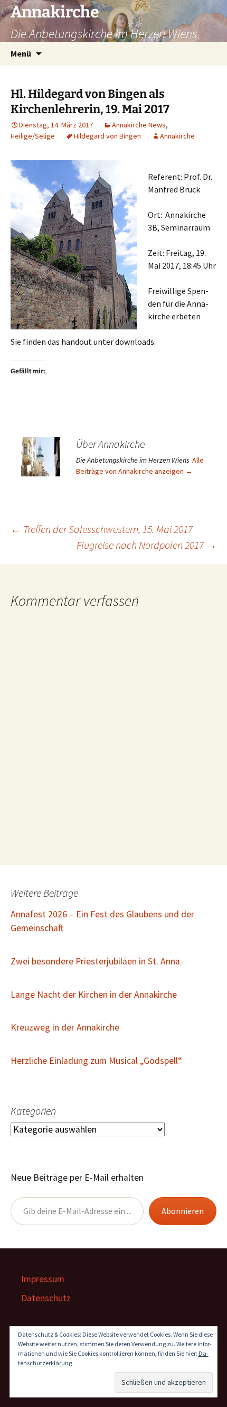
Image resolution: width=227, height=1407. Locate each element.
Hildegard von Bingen (107, 136)
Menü (21, 53)
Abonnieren (183, 1211)
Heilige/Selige (33, 136)
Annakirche (177, 136)
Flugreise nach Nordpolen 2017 (146, 544)
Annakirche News (139, 125)
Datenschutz (46, 1298)
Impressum (42, 1279)
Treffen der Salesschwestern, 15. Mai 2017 (102, 529)
